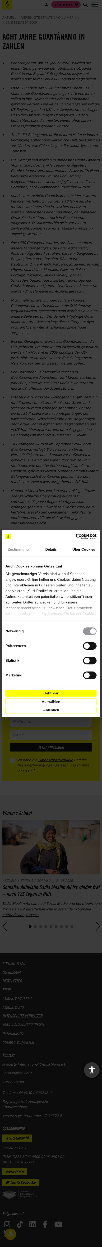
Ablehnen (51, 710)
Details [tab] (51, 549)
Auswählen (51, 702)
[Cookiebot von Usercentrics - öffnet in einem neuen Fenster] (76, 536)
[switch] (90, 646)
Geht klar (51, 693)
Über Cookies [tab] (83, 549)
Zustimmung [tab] (18, 549)
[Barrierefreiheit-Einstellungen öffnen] (92, 1070)
